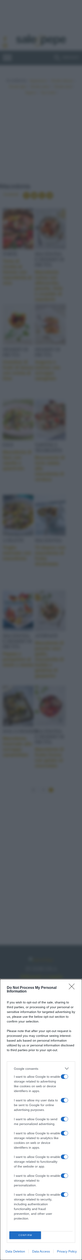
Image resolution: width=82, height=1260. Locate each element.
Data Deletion (15, 1251)
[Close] (73, 988)
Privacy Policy (67, 1251)
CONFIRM (25, 1235)
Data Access (41, 1251)
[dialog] (41, 1119)
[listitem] (41, 1068)
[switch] (64, 1076)
